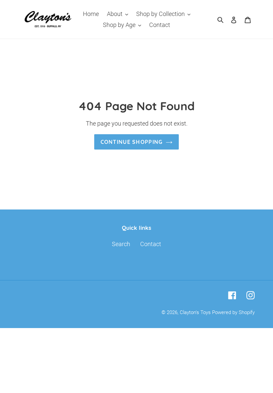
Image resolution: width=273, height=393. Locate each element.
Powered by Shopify (233, 312)
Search (121, 243)
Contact (150, 243)
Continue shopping (132, 142)
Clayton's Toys (195, 312)
